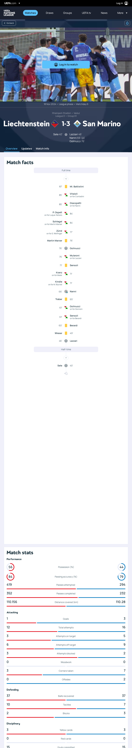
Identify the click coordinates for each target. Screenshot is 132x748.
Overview (12, 148)
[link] (30, 13)
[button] (121, 13)
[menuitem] (31, 13)
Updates (26, 148)
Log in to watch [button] (68, 64)
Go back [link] (10, 23)
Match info (42, 148)
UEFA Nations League (9, 13)
